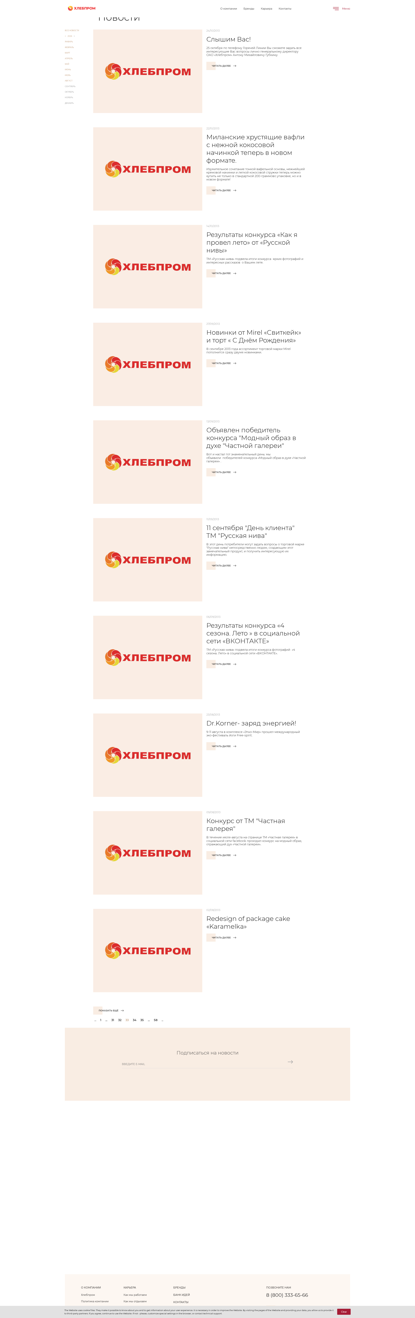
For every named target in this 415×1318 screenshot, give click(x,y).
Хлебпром (88, 1294)
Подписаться (290, 1066)
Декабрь (69, 103)
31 (112, 1020)
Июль (68, 75)
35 (142, 1020)
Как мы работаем (135, 1294)
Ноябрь (69, 97)
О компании (228, 8)
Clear (344, 1311)
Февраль (69, 47)
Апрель (69, 58)
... (106, 1020)
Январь (69, 42)
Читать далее (221, 65)
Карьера (266, 8)
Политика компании (95, 1301)
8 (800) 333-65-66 (287, 1295)
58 (156, 1020)
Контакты (285, 8)
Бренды (248, 8)
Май (67, 64)
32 (119, 1020)
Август (68, 81)
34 (134, 1020)
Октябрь (69, 92)
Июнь (68, 69)
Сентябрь (70, 86)
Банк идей (181, 1294)
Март (67, 53)
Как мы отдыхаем (135, 1301)
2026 (70, 36)
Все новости (72, 30)
